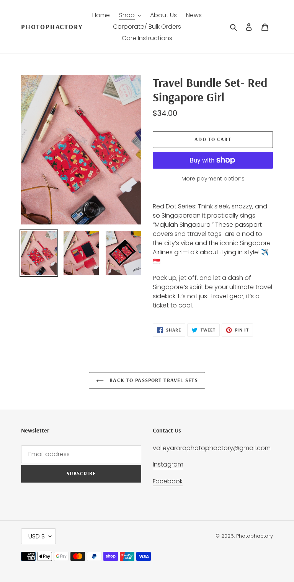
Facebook (168, 481)
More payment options (213, 178)
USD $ (36, 536)
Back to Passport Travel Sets (153, 380)
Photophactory (51, 27)
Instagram (168, 464)
